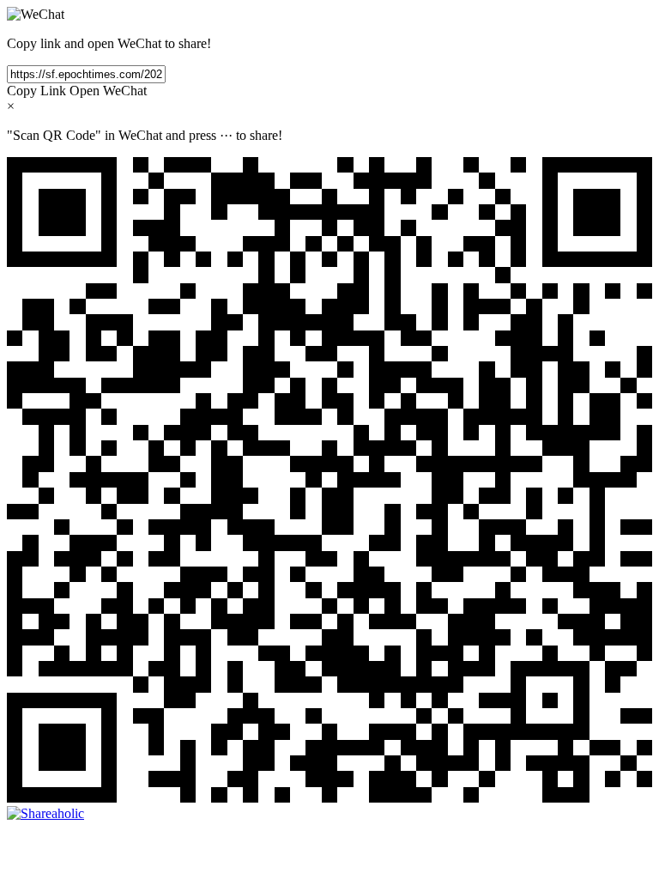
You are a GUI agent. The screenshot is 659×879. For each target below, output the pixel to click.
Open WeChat (108, 90)
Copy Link (36, 90)
